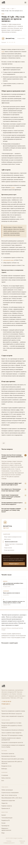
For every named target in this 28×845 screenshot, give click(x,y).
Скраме (13, 187)
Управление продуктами (8, 800)
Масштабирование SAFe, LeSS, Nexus (11, 798)
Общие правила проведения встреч (12, 536)
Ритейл (3, 823)
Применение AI (5, 808)
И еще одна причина (9, 550)
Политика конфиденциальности (8, 841)
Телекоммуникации (6, 817)
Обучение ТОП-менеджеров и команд (11, 735)
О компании (4, 775)
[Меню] (25, 2)
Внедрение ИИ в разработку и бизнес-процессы (11, 726)
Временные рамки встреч (11, 541)
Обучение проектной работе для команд (12, 759)
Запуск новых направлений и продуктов (12, 716)
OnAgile (3, 8)
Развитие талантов (6, 806)
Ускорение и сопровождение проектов (12, 742)
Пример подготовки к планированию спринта (14, 544)
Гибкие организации (7, 790)
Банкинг (3, 815)
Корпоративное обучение (8, 756)
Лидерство (4, 803)
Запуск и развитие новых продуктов (11, 732)
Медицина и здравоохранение (6, 829)
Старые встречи (8, 547)
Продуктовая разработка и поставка (11, 723)
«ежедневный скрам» (8, 260)
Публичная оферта (22, 841)
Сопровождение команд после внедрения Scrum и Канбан (13, 746)
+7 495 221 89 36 (6, 701)
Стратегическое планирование (10, 792)
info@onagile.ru (5, 704)
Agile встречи (7, 539)
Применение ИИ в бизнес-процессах (11, 713)
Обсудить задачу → (14, 563)
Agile (2, 51)
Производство (5, 825)
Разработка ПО (5, 820)
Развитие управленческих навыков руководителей (11, 739)
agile (13, 8)
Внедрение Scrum (6, 766)
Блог (8, 8)
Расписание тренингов (7, 753)
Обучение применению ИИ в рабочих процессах (11, 762)
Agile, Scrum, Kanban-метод (9, 795)
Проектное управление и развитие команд (13, 711)
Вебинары (4, 768)
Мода (2, 833)
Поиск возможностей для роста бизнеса (12, 730)
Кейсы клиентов (5, 778)
